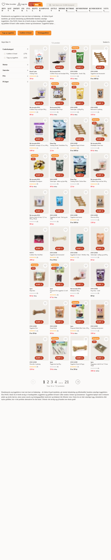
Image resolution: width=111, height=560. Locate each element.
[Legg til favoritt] (45, 48)
